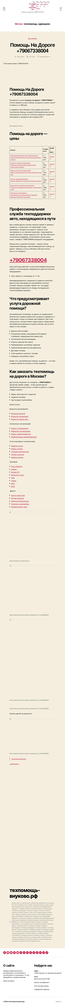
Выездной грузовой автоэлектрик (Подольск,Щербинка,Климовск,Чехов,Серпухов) (25, 187)
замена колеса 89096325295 (42, 907)
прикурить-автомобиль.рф (34, 918)
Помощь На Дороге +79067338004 (32, 47)
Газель (13, 480)
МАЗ (13, 483)
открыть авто (32, 912)
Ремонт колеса (17, 448)
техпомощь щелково (32, 939)
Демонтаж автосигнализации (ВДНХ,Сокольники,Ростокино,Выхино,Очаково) (25, 172)
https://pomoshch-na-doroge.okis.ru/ (20, 561)
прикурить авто (28, 916)
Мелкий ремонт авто (19, 506)
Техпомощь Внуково (18, 759)
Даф (13, 478)
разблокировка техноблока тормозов (28, 920)
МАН (13, 486)
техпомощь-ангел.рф (18, 941)
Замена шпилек (17, 457)
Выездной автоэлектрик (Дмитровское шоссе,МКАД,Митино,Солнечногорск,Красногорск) (25, 157)
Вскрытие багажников (19, 416)
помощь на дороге (20, 914)
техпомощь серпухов (27, 935)
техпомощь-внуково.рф (25, 893)
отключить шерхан (23, 912)
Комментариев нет (45, 57)
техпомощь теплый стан (23, 937)
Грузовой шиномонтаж (20, 451)
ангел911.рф (31, 905)
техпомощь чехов (46, 937)
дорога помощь (40, 905)
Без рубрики (32, 38)
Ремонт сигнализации (19, 428)
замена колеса (29, 907)
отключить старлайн (32, 910)
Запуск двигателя (18, 495)
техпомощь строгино (39, 935)
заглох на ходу (49, 905)
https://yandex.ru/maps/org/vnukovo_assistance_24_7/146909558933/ (29, 615)
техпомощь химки (36, 937)
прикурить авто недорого (19, 918)
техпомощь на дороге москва (45, 931)
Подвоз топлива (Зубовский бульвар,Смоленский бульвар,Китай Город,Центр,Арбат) (23, 165)
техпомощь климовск (41, 928)
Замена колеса (17, 446)
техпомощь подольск (30, 933)
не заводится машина (24, 909)
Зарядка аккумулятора (20, 501)
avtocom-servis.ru (16, 903)
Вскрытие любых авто (19, 419)
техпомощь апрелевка (39, 924)
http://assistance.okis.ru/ (16, 126)
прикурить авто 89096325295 (41, 916)
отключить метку (47, 909)
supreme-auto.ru (26, 903)
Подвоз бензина (17, 498)
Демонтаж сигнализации (20, 431)
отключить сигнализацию (19, 910)
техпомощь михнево (22, 929)
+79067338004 (28, 260)
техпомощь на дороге (35, 929)
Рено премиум (16, 466)
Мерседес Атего (17, 475)
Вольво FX (15, 472)
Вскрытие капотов (18, 413)
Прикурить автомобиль (20, 504)
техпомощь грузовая (34, 926)
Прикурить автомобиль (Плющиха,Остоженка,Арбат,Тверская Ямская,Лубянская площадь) (23, 195)
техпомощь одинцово (18, 933)
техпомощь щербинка (45, 939)
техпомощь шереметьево (19, 939)
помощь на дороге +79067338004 (36, 914)
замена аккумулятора (18, 907)
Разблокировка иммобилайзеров (24, 437)
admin (22, 57)
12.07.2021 (32, 57)
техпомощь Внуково (22, 926)
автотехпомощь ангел (21, 905)
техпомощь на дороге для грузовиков (25, 931)
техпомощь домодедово (27, 928)
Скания (14, 469)
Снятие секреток (17, 454)
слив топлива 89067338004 (28, 922)
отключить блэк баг (36, 909)
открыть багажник (42, 912)
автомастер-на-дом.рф (37, 903)
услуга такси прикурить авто (32, 941)
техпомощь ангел (28, 924)
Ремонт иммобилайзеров (21, 434)
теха (21, 924)
